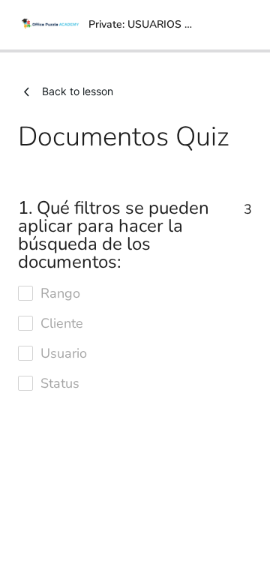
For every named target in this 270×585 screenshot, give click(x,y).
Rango (60, 293)
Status (60, 383)
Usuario (63, 353)
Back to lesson (77, 91)
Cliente (61, 323)
